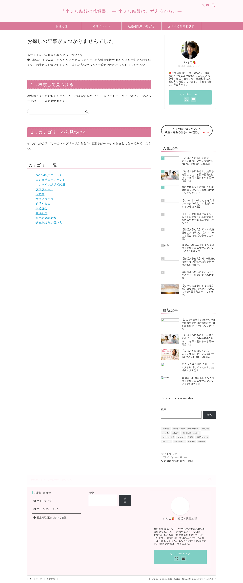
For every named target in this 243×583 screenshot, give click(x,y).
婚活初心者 (43, 203)
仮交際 (40, 194)
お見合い (175, 433)
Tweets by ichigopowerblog (177, 398)
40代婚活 (205, 429)
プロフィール (44, 189)
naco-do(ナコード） (49, 175)
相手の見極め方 (46, 218)
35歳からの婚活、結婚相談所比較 (185, 429)
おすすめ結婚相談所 (181, 26)
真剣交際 (201, 441)
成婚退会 (41, 208)
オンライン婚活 (168, 437)
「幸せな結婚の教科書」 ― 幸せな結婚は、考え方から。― (121, 10)
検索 (163, 409)
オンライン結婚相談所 (50, 184)
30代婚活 (165, 429)
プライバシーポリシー (174, 457)
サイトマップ (169, 454)
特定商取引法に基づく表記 (177, 460)
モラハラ (181, 437)
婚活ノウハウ (102, 26)
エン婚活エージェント (50, 179)
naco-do (165, 433)
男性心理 (62, 26)
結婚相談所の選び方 (141, 26)
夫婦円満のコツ (202, 437)
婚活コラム (166, 441)
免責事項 (51, 579)
